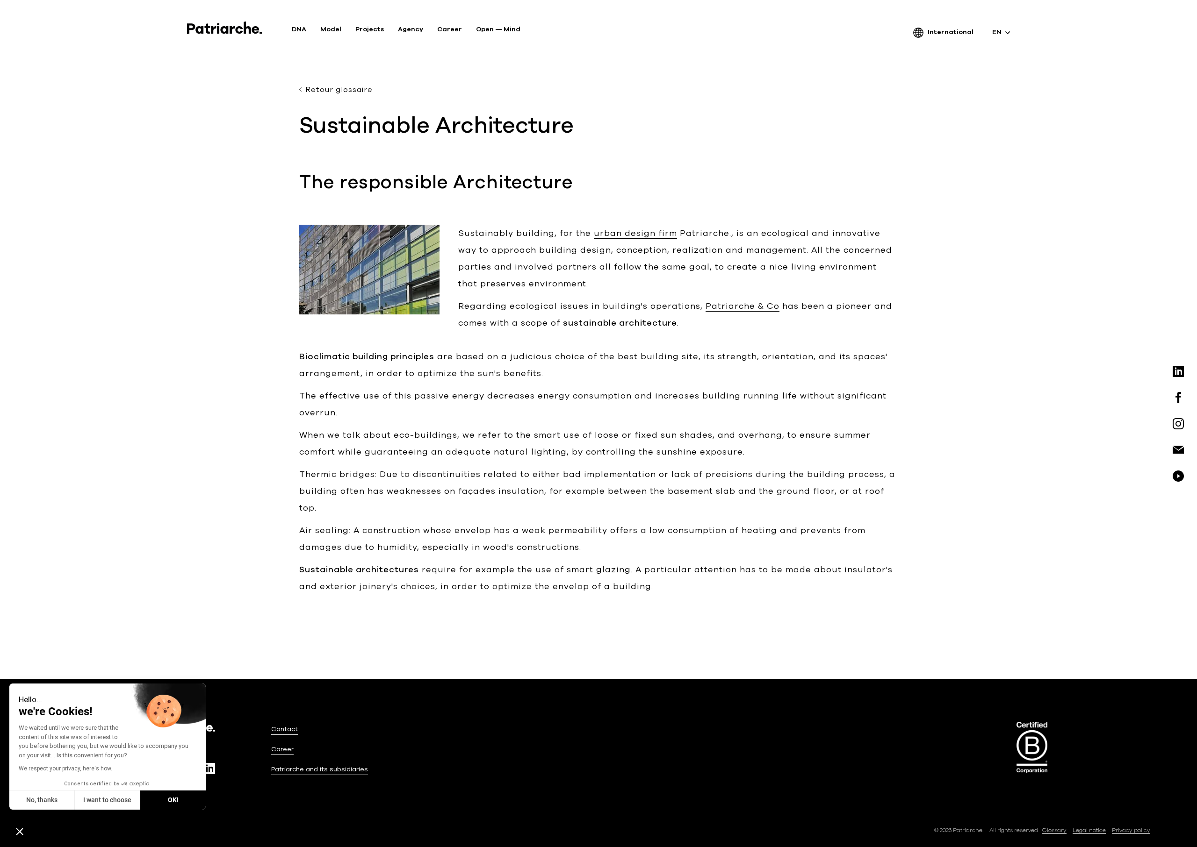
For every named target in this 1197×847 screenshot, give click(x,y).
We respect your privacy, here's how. (65, 768)
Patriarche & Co (742, 306)
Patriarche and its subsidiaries (319, 769)
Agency (410, 30)
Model (330, 30)
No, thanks (42, 800)
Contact (284, 729)
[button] (19, 831)
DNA (299, 30)
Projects (369, 30)
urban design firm (635, 233)
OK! (173, 800)
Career (449, 30)
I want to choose (107, 800)
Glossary (1054, 830)
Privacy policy (1131, 830)
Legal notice (1089, 830)
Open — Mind (498, 30)
